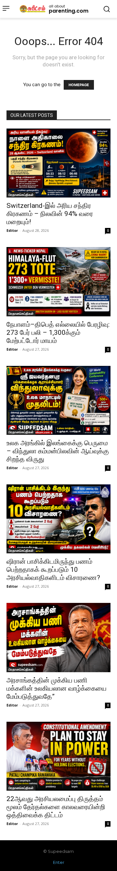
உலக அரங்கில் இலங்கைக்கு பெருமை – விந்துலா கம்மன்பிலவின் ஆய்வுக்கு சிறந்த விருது (57, 451)
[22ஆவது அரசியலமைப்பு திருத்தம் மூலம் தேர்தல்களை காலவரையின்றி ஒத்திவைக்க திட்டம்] (58, 756)
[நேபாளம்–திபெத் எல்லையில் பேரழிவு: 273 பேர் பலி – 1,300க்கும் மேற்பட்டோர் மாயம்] (58, 281)
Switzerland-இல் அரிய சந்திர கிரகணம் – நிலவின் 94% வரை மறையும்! (49, 214)
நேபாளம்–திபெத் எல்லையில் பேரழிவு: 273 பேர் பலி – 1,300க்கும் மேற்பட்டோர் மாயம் (58, 333)
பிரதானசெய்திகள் (20, 194)
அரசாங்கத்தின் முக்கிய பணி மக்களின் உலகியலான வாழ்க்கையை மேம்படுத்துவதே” (56, 688)
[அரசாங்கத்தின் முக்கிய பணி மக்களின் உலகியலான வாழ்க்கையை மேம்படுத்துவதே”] (58, 637)
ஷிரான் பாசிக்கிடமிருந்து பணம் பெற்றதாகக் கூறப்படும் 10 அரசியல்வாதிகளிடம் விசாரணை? (53, 570)
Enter (58, 862)
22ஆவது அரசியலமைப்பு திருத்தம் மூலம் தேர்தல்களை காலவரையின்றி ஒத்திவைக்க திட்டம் (55, 807)
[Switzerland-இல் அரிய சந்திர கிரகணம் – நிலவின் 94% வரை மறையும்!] (58, 163)
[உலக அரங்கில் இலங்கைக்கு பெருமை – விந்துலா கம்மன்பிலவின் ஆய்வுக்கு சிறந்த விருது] (58, 400)
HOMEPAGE (79, 85)
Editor (12, 230)
